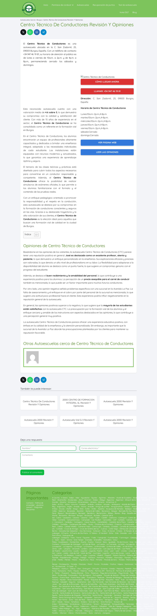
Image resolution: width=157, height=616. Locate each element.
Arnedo (76, 506)
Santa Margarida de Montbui (134, 593)
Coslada (59, 529)
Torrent (96, 604)
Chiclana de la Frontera (104, 524)
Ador (77, 498)
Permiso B (110, 571)
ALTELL (60, 504)
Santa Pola (86, 595)
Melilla (60, 560)
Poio (131, 573)
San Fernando (98, 582)
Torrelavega (63, 604)
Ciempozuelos (128, 524)
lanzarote (75, 549)
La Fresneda (111, 544)
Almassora (72, 502)
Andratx (91, 504)
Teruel (131, 600)
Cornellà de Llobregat (128, 526)
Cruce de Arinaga (71, 529)
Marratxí (127, 557)
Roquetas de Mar (97, 580)
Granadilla (98, 540)
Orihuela (95, 568)
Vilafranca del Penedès (100, 608)
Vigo (77, 608)
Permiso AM (99, 571)
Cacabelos (67, 518)
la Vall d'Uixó (128, 546)
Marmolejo (118, 557)
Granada (88, 540)
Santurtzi (97, 597)
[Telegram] (43, 32)
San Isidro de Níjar (144, 582)
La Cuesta (101, 544)
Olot (79, 568)
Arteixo (127, 506)
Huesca (98, 542)
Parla (70, 571)
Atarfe (68, 509)
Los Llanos (148, 553)
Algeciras (110, 500)
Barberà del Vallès (93, 511)
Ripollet (63, 580)
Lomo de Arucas (117, 553)
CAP (114, 520)
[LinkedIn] (37, 32)
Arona (83, 506)
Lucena (78, 555)
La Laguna (130, 544)
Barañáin (80, 511)
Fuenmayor (124, 537)
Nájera (120, 564)
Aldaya (102, 500)
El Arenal (111, 531)
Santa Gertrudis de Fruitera (111, 593)
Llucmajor (97, 553)
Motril (90, 564)
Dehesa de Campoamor (129, 529)
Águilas (94, 498)
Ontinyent (86, 568)
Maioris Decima (119, 555)
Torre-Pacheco (106, 602)
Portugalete (97, 575)
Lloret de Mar (86, 553)
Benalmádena (71, 513)
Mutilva (113, 564)
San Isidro (131, 582)
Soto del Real (80, 600)
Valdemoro (84, 606)
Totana (146, 604)
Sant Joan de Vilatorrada (78, 591)
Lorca (128, 553)
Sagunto (72, 582)
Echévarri (96, 531)
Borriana (72, 515)
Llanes (59, 553)
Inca (131, 542)
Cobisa (60, 526)
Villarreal (63, 613)
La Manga (78, 546)
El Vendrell (103, 533)
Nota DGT (124, 12)
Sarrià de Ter (108, 597)
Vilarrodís (78, 611)
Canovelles (107, 520)
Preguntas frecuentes (34, 508)
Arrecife (91, 506)
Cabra (58, 518)
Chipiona (118, 524)
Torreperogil (105, 604)
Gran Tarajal (78, 540)
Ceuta (90, 524)
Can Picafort (96, 520)
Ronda (86, 580)
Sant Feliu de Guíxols (148, 588)
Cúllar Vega (113, 529)
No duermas (60, 566)
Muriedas (104, 564)
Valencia (94, 606)
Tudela (62, 606)
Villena (70, 613)
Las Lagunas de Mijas (111, 549)
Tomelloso (75, 602)
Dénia (142, 529)
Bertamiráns (101, 513)
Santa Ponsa (97, 595)
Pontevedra (72, 575)
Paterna (83, 571)
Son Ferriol (63, 600)
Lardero (84, 549)
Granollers (107, 540)
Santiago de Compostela (132, 595)
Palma (144, 568)
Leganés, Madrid (95, 551)
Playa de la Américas (108, 573)
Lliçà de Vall (74, 553)
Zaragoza (106, 613)
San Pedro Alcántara (107, 584)
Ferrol (78, 537)
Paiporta (120, 568)
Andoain (82, 504)
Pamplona (62, 571)
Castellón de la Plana (117, 522)
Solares (154, 597)
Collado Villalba (70, 526)
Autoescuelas (83, 5)
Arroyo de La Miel (102, 506)
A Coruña (55, 498)
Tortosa (138, 604)
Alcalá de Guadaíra (123, 498)
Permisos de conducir (61, 5)
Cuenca (104, 529)
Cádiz (91, 518)
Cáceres (76, 518)
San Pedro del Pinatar (125, 584)
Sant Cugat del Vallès (111, 588)
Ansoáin (107, 504)
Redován (101, 577)
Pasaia (76, 571)
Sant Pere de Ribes (111, 591)
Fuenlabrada (113, 537)
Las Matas (126, 549)
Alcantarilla (61, 500)
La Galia (121, 544)
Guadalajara (63, 542)
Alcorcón (87, 500)
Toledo (59, 602)
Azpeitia (101, 509)
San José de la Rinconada (69, 584)
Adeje (71, 498)
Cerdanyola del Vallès (77, 524)
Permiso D (152, 571)
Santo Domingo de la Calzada (70, 597)
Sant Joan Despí (95, 591)
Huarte (83, 542)
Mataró (146, 557)
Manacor (91, 557)
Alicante (63, 502)
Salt (89, 582)
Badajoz (128, 509)
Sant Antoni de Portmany (72, 588)
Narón (137, 564)
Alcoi (80, 500)
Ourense (104, 568)
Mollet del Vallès (148, 560)
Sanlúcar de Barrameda (119, 586)
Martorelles (137, 557)
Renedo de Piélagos (114, 577)
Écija (104, 531)
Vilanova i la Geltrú (66, 611)
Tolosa (66, 602)
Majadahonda (65, 557)
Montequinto (64, 564)
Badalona (137, 509)
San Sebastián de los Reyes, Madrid (73, 586)
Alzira (67, 504)
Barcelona (106, 511)
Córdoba (106, 526)
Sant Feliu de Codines (129, 588)
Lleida (65, 553)
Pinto (87, 573)
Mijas (92, 560)
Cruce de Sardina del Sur (89, 529)
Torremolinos (86, 604)
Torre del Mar (93, 602)
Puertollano (91, 577)
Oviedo (112, 568)
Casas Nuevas (90, 522)
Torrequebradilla (118, 604)
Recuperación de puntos (104, 5)
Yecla (91, 613)
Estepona (65, 537)
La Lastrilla (140, 544)
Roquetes (110, 580)
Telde (116, 600)
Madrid (100, 555)
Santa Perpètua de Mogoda (69, 595)
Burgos (80, 515)
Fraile (94, 537)
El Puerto (64, 533)
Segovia (118, 597)
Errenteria (137, 533)
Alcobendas (72, 500)
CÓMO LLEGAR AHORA (107, 81)
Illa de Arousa (122, 542)
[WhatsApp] (30, 32)
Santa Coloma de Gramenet (132, 591)
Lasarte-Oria (67, 551)
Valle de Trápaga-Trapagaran (119, 606)
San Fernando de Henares (115, 582)
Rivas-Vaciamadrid (74, 580)
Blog (134, 12)
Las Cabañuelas (95, 549)
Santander (108, 595)
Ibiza (105, 542)
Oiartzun (64, 568)
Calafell (104, 518)
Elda (116, 533)
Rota (117, 580)
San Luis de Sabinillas (89, 584)
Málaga (75, 557)
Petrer (57, 573)
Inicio (46, 5)
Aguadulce (85, 498)
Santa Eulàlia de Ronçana (70, 593)
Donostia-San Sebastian (68, 531)
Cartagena (78, 522)
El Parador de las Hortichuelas (135, 531)
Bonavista (63, 515)
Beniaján (81, 513)
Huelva (90, 542)
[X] (23, 32)
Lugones (92, 555)
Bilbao (110, 513)
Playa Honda (123, 573)
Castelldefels (102, 522)
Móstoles (82, 564)
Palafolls (128, 568)
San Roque (140, 584)
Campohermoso (73, 520)
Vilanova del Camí (136, 608)
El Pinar (152, 531)
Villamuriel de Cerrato (122, 611)
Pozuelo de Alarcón (111, 575)
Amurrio (74, 504)
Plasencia (94, 573)
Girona (69, 540)
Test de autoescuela (127, 5)
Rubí (122, 580)
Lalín (60, 549)
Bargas (114, 511)
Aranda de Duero (128, 504)
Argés (69, 506)
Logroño (106, 553)
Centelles (64, 524)
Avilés (87, 509)
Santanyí (117, 595)
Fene (73, 537)
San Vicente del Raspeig (98, 586)
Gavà (150, 537)
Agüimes (102, 498)
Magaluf (108, 555)
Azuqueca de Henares (114, 509)
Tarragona (109, 600)
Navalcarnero (146, 564)
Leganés (83, 551)
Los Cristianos (137, 553)
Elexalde (123, 533)
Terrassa (123, 600)
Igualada (111, 542)
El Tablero (93, 533)
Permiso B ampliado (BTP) (126, 571)
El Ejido (119, 531)
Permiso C (142, 571)
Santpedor (88, 597)
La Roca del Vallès (114, 546)
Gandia (143, 537)
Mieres (74, 560)
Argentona (61, 506)
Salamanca (81, 582)
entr (130, 533)
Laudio (76, 551)
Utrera (75, 606)
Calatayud (122, 518)
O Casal (70, 566)
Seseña (125, 597)
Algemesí (119, 500)
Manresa (100, 557)
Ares (147, 504)
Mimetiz (99, 560)
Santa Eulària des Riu (90, 593)
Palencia (136, 568)
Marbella (108, 557)
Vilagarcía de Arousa (119, 608)
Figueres (86, 537)
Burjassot (88, 515)
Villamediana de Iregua (103, 611)
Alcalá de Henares (140, 498)
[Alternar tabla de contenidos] (35, 235)
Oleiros (73, 568)
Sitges (146, 597)
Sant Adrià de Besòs (138, 586)
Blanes (117, 513)
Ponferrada (62, 575)
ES (144, 533)
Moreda (74, 564)
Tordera (84, 602)
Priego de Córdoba (128, 575)
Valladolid (103, 606)
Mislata (121, 560)
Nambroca (129, 564)
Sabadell (63, 582)
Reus (143, 577)
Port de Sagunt (85, 575)
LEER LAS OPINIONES (107, 152)
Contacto (29, 503)
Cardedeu (68, 522)
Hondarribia (74, 542)
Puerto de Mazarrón (145, 575)
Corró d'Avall (143, 526)
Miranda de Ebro (110, 560)
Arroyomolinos (117, 506)
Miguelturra (83, 560)
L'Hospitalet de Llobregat (70, 544)
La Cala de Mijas (88, 544)
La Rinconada (99, 546)
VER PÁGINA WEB (107, 142)
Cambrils (61, 520)
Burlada (97, 515)
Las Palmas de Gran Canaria (143, 549)
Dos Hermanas (85, 531)
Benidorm (91, 513)
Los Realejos (69, 555)
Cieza (138, 524)
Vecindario (137, 606)
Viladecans (85, 608)
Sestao (133, 597)
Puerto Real (64, 577)
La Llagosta (67, 546)
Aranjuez (140, 504)
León (112, 551)
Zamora (97, 613)
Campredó (85, 520)
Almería (93, 502)
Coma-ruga (96, 526)
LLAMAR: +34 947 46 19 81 (107, 91)
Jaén (149, 542)
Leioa (106, 551)
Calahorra (113, 518)
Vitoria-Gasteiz (81, 613)
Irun (144, 542)
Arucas (62, 509)
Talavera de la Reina (95, 600)
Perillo (90, 571)
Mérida (67, 560)
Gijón (57, 540)
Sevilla (139, 597)
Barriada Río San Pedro (128, 511)
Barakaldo (71, 511)
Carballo (121, 520)
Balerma (62, 511)
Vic (73, 608)
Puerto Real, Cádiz (78, 577)
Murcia (96, 564)
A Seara (64, 498)
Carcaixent (59, 522)
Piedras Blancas (77, 573)
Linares (124, 551)
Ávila (81, 509)
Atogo (75, 509)
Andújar (99, 504)
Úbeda (69, 606)
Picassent (65, 573)
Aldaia (95, 500)
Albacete (111, 498)
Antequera (116, 504)
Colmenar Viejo (84, 526)
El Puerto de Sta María (79, 533)
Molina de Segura (133, 560)
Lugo (85, 555)
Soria (71, 600)
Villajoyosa (88, 611)
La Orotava (88, 546)
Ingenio (138, 542)
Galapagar (134, 537)
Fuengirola (102, 537)
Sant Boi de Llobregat (92, 588)
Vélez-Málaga (64, 608)
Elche (111, 533)
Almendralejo (83, 502)
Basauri (61, 513)
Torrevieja (130, 604)
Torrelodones (75, 604)
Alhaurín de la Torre (132, 500)
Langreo (67, 549)
